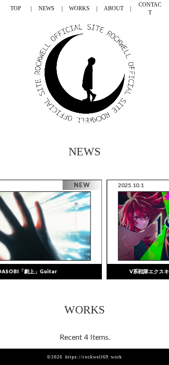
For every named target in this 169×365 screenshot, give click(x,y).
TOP (15, 8)
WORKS (79, 8)
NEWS (46, 8)
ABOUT (113, 8)
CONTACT (149, 8)
